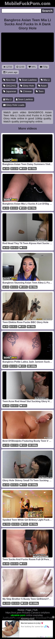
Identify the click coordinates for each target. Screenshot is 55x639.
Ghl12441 (10, 85)
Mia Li (46, 80)
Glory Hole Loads (15, 105)
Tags (28, 610)
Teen (41, 91)
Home (21, 610)
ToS (35, 610)
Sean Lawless (29, 80)
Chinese (27, 91)
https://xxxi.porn (13, 612)
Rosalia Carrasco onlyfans (36, 612)
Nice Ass (10, 80)
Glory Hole (28, 85)
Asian (43, 85)
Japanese (10, 91)
